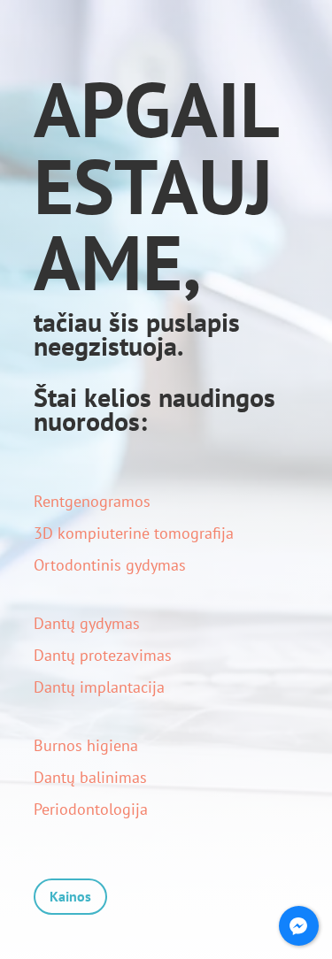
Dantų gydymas (87, 623)
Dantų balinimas (90, 777)
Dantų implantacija (99, 687)
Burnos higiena (86, 745)
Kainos (70, 896)
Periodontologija (91, 809)
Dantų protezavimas (103, 655)
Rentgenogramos (92, 501)
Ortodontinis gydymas (110, 565)
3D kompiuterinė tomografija (134, 533)
